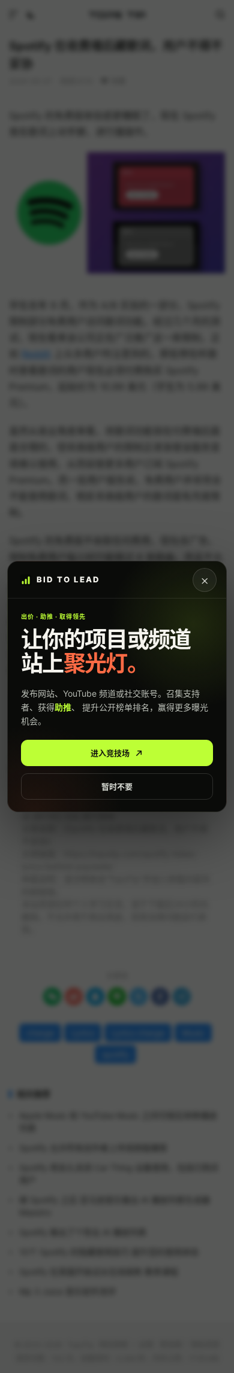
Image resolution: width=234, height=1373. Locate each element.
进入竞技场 (110, 753)
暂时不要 (117, 786)
